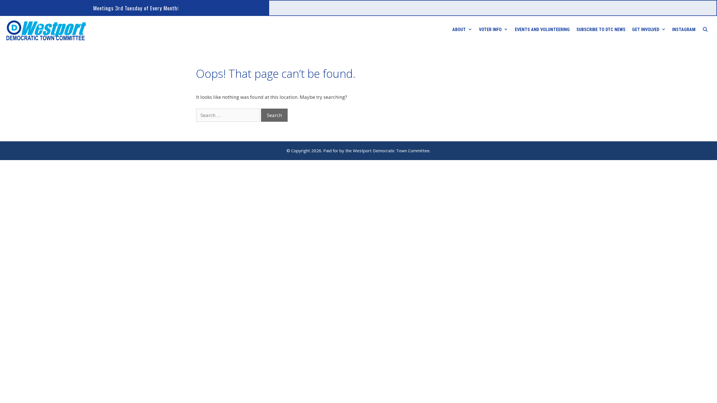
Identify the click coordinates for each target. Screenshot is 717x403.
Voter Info (490, 29)
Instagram (683, 29)
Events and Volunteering (542, 29)
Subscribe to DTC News (600, 29)
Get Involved (645, 29)
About (459, 29)
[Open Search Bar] (705, 29)
